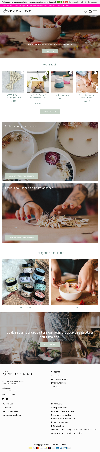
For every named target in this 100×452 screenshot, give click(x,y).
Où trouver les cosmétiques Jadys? (66, 433)
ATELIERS (74, 307)
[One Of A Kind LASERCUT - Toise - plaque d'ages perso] (13, 82)
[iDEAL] (30, 448)
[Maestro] (49, 448)
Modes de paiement (60, 422)
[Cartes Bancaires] (65, 448)
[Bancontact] (45, 448)
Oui (59, 2)
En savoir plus (50, 344)
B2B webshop (57, 426)
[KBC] (61, 448)
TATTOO (55, 386)
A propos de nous (59, 407)
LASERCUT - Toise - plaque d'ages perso (13, 96)
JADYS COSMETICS (25, 307)
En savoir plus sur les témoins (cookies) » (83, 2)
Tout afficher (50, 111)
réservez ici (50, 51)
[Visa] (41, 448)
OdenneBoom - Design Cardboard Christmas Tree (74, 429)
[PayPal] (33, 448)
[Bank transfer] (69, 448)
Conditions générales (61, 415)
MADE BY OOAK (58, 383)
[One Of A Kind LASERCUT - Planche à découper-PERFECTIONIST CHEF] (38, 82)
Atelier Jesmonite (62, 95)
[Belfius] (53, 448)
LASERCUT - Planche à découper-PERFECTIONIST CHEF (38, 97)
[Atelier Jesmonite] (62, 82)
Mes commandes (10, 411)
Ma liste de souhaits (11, 415)
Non (65, 2)
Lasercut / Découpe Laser (63, 411)
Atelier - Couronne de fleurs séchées (86, 96)
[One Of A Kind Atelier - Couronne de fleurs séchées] (87, 82)
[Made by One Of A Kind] (16, 11)
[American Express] (57, 448)
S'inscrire (6, 407)
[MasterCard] (38, 448)
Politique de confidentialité (63, 418)
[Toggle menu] (95, 11)
